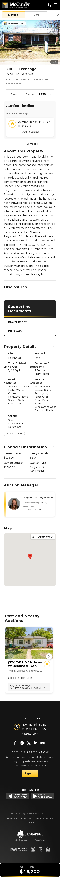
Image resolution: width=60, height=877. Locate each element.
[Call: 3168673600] (49, 5)
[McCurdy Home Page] (16, 4)
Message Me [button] (35, 509)
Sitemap (37, 818)
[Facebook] (15, 742)
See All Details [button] (14, 433)
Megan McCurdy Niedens (38, 497)
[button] (52, 14)
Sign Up (30, 773)
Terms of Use (26, 818)
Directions (44, 536)
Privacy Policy (13, 818)
